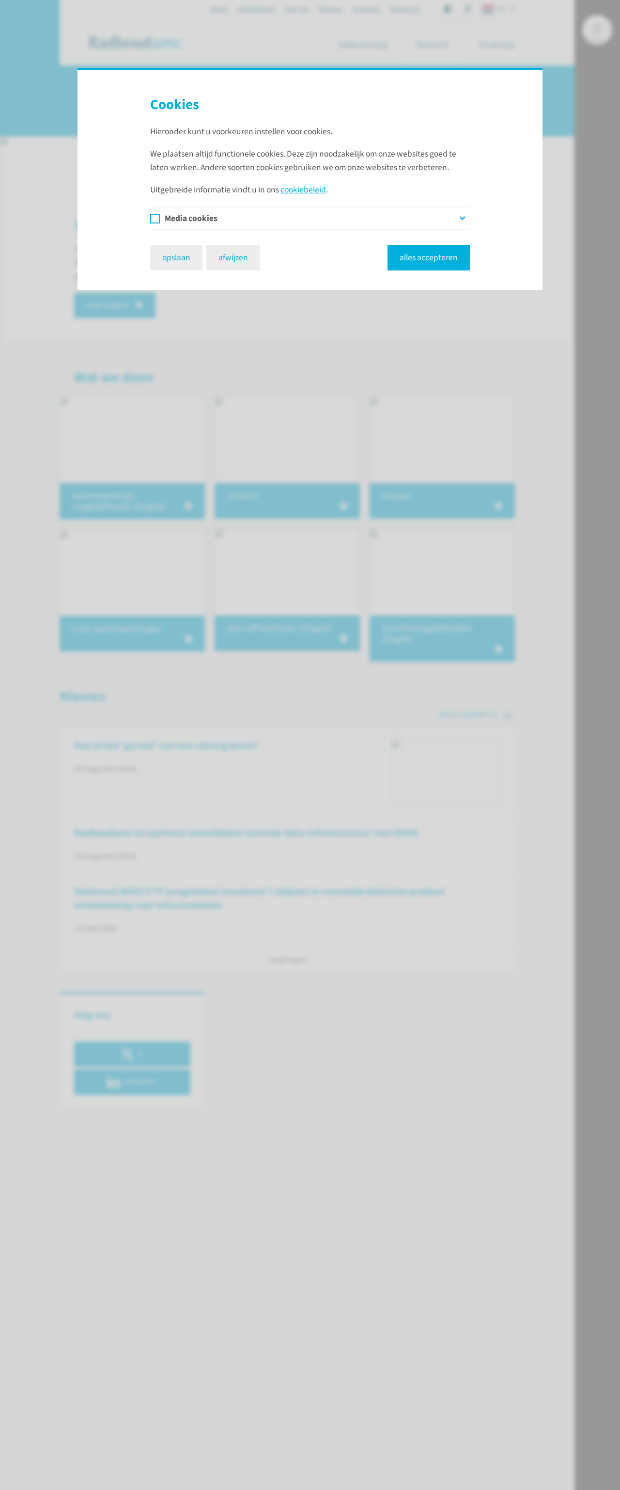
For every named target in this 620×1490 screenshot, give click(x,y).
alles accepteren (429, 258)
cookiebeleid (303, 190)
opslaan (176, 258)
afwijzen (233, 258)
